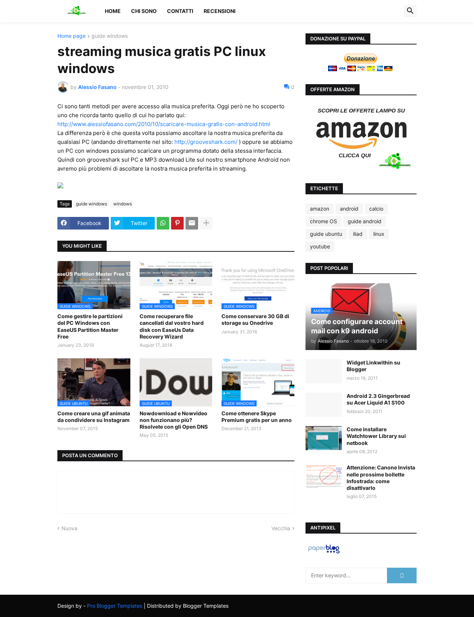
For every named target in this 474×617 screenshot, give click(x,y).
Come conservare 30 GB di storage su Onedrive (255, 319)
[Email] (192, 223)
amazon (319, 208)
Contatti (180, 11)
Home (113, 11)
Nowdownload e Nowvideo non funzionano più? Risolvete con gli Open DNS (174, 420)
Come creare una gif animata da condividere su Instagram (93, 416)
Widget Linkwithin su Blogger (373, 365)
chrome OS (323, 221)
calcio (376, 208)
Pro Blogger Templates (114, 606)
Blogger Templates (205, 606)
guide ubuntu (326, 234)
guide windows (109, 36)
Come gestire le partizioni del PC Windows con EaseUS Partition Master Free (90, 326)
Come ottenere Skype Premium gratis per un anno (256, 416)
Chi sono (144, 11)
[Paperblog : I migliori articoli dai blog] (324, 553)
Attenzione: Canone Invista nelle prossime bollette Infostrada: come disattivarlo (381, 477)
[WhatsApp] (163, 223)
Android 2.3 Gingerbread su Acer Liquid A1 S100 (378, 399)
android (349, 208)
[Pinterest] (177, 223)
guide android (364, 221)
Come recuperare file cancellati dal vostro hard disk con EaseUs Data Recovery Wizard (172, 326)
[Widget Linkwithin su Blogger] (324, 371)
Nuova (69, 528)
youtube (320, 246)
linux (378, 234)
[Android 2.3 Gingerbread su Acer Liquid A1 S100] (324, 405)
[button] (410, 11)
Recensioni (220, 11)
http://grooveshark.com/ (205, 141)
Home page (71, 36)
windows (122, 204)
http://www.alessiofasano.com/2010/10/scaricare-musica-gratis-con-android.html (163, 124)
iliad (358, 234)
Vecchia (280, 528)
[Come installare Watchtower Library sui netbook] (324, 438)
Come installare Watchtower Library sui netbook (376, 436)
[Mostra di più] (206, 223)
